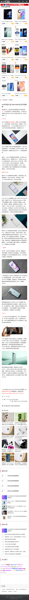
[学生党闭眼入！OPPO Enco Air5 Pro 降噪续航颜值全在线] (4, 513)
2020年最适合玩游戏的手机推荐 (12, 546)
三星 (19, 122)
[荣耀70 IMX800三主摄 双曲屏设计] (7, 32)
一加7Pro (3, 564)
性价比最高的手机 (6, 596)
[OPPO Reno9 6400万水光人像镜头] (7, 50)
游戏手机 (15, 568)
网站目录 (10, 591)
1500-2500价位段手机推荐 (12, 399)
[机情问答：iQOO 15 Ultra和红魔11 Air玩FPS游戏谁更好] (4, 507)
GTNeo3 (13, 570)
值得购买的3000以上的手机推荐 (12, 549)
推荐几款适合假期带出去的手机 (12, 541)
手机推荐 (10, 99)
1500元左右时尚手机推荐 (10, 544)
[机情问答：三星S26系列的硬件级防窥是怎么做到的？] (4, 518)
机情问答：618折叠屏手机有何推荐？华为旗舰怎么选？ (7, 451)
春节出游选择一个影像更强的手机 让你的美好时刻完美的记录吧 (21, 464)
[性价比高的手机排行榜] (5, 1)
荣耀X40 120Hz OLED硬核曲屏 (21, 21)
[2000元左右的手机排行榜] (4, 482)
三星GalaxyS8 (13, 564)
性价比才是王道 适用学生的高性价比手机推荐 (15, 534)
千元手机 (3, 589)
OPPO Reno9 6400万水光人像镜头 (8, 57)
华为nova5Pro (19, 570)
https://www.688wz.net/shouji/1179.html (13, 393)
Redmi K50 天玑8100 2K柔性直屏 (21, 39)
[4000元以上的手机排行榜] (4, 492)
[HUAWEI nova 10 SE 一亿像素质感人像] (7, 68)
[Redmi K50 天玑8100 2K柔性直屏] (21, 32)
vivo (4, 568)
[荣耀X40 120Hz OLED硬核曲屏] (21, 14)
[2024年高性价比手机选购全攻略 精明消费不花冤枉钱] (4, 497)
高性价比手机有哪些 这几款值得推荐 (13, 554)
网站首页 (5, 99)
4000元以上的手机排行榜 (13, 491)
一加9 (3, 247)
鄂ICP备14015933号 (14, 598)
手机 (5, 111)
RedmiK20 (13, 566)
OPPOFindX (8, 568)
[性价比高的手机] (14, 5)
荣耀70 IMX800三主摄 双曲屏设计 (8, 39)
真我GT (4, 172)
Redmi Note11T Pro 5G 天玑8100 (21, 75)
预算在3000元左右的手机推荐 (20, 401)
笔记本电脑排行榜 (23, 589)
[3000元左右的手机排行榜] (4, 487)
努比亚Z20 (8, 570)
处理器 (12, 122)
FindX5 (17, 566)
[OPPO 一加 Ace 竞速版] (7, 86)
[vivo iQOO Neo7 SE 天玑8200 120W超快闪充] (21, 50)
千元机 (19, 564)
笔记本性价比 (4, 591)
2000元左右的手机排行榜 (13, 480)
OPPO (9, 566)
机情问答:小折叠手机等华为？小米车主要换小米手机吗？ (21, 424)
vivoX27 (4, 572)
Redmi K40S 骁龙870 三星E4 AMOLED (9, 21)
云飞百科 (14, 591)
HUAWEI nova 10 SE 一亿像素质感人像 (9, 75)
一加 (6, 251)
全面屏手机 (20, 568)
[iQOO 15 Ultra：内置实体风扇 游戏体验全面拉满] (4, 502)
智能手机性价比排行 (7, 391)
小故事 (17, 589)
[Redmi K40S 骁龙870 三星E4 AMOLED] (7, 14)
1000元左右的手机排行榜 (13, 475)
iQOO (3, 119)
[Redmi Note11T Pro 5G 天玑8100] (21, 68)
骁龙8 (9, 122)
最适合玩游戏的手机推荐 (10, 539)
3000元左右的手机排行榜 (13, 486)
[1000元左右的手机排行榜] (4, 477)
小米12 (3, 313)
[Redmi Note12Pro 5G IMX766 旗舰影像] (21, 86)
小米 (3, 316)
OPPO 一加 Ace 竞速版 (6, 93)
